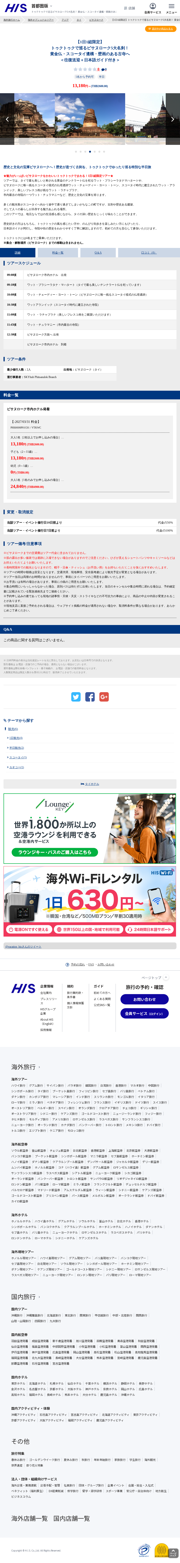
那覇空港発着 (19, 1363)
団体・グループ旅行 (91, 1485)
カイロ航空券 (19, 1201)
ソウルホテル (87, 1221)
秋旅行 (86, 1460)
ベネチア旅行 (55, 1102)
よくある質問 (102, 999)
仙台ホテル (75, 1383)
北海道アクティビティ (115, 1414)
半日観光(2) (16, 747)
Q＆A (98, 252)
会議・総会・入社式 (141, 1485)
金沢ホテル (18, 1389)
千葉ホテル (92, 1383)
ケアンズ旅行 (69, 1113)
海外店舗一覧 (29, 1518)
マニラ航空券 (98, 1156)
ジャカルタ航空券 (127, 1162)
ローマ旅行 (18, 1102)
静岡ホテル (128, 1383)
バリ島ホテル (40, 1232)
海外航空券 (19, 1144)
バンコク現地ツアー (133, 1258)
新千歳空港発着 (62, 1341)
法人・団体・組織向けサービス (34, 1479)
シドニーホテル (65, 1238)
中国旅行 (153, 1085)
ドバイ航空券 (155, 1195)
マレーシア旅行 (62, 1097)
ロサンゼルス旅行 (84, 1119)
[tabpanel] (90, 119)
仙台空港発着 (19, 1346)
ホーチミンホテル (110, 1227)
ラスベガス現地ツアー (25, 1275)
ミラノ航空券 (81, 1184)
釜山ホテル (106, 1221)
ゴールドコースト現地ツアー (84, 1269)
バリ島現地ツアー (106, 1258)
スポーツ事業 (114, 1491)
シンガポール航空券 (73, 1156)
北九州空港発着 (42, 1358)
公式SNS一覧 (102, 1005)
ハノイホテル (133, 1227)
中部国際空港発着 (63, 1346)
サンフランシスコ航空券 (26, 1173)
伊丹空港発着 (19, 1352)
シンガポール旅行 (22, 1091)
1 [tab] (76, 152)
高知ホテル (18, 1395)
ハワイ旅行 (18, 1085)
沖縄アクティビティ (23, 1414)
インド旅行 (83, 1097)
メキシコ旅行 (134, 1125)
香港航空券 (98, 1150)
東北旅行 (70, 1315)
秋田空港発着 (146, 1341)
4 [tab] (90, 152)
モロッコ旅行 (76, 1130)
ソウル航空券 (19, 1150)
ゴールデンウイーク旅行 (44, 1460)
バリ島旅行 (127, 1091)
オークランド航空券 (131, 1195)
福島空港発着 (40, 1346)
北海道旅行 (54, 1315)
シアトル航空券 (82, 1173)
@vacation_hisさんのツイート (23, 946)
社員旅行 (69, 1485)
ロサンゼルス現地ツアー (150, 1269)
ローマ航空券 (60, 1184)
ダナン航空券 (40, 1162)
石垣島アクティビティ (53, 1414)
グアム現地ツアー (80, 1258)
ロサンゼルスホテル (94, 1232)
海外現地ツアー (22, 1251)
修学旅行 (73, 1491)
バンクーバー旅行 (90, 1125)
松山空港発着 (122, 1352)
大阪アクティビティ (52, 1420)
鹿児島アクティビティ (110, 1420)
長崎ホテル (54, 1395)
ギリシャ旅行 (148, 1108)
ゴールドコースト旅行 (95, 1113)
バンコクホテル (50, 1227)
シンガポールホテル (24, 1227)
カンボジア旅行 (39, 1097)
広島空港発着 (60, 1352)
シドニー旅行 (48, 1113)
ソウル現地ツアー (71, 1264)
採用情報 (46, 1030)
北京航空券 (133, 1150)
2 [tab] (81, 152)
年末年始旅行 (102, 1460)
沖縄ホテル (128, 1395)
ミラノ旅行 (36, 1102)
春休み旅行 (18, 1460)
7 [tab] (104, 152)
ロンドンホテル (21, 1238)
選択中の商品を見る (162, 28)
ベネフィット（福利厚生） (28, 1491)
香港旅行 (121, 1085)
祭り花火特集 (34, 1465)
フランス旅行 (102, 1102)
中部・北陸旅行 (122, 1315)
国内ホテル (19, 1377)
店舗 (131, 8)
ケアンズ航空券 (152, 1190)
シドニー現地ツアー (118, 1269)
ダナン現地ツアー (22, 1269)
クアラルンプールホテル (79, 1227)
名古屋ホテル (37, 1389)
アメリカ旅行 (60, 1119)
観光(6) (13, 729)
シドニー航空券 (128, 1190)
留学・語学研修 (92, 1491)
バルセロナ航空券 (22, 1190)
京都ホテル (57, 1389)
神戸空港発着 (40, 1352)
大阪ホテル (75, 1389)
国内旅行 (23, 1296)
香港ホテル (142, 1221)
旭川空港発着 (84, 1341)
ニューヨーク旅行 (22, 1125)
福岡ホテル (36, 1395)
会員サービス (152, 12)
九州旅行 (55, 1321)
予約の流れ (78, 964)
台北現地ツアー (47, 1264)
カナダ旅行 (68, 1125)
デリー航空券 (150, 1162)
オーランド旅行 (47, 1125)
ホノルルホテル (21, 1221)
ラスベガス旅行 (108, 1119)
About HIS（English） (47, 1021)
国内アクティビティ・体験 (30, 1408)
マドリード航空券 (49, 1190)
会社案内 (46, 993)
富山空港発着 (128, 1346)
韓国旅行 (91, 1085)
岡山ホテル (128, 1389)
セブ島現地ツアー (22, 1264)
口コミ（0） (149, 252)
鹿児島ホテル (108, 1395)
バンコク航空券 (21, 1156)
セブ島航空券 (119, 1156)
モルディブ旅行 (39, 1119)
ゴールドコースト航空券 (26, 1195)
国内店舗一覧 (71, 1518)
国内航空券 (19, 1334)
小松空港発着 (107, 1346)
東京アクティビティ (145, 1414)
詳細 (17, 252)
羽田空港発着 (19, 1341)
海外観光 (150, 1460)
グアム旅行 (36, 1085)
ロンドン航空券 (21, 1184)
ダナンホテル (154, 1227)
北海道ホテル (37, 1383)
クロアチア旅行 (109, 1108)
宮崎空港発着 (125, 1358)
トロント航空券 (76, 1179)
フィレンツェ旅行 (79, 1102)
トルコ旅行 (18, 1130)
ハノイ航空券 (19, 1162)
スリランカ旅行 (103, 1097)
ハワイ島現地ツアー (52, 1258)
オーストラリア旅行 (23, 1113)
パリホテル (144, 1232)
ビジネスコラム (21, 1496)
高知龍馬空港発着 (146, 1352)
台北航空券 (80, 1150)
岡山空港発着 (81, 1352)
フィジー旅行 (153, 1113)
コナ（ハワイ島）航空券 (73, 1167)
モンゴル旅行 (125, 1097)
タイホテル (92, 784)
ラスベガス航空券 (57, 1173)
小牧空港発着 (87, 1346)
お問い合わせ (106, 964)
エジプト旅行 (37, 1130)
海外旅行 (23, 1066)
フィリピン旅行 (88, 1091)
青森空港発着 (125, 1341)
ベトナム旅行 (146, 1091)
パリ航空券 (42, 1184)
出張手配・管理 (50, 1485)
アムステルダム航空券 (78, 1190)
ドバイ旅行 (153, 1125)
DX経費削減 (56, 1491)
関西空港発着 (149, 1346)
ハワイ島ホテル (44, 1221)
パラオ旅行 (75, 1085)
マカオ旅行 (137, 1085)
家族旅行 (120, 1460)
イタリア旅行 (146, 1097)
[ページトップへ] (166, 977)
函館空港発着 (105, 1341)
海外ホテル (19, 1214)
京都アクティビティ (23, 1420)
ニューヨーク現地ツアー (58, 1275)
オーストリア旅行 (22, 1108)
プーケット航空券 (46, 1156)
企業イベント (116, 1485)
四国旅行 (40, 1321)
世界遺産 (16, 1465)
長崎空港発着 (63, 1358)
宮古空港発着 (60, 1363)
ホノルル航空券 (44, 1167)
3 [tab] (85, 152)
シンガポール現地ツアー (101, 1264)
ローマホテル (43, 1238)
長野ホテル (146, 1383)
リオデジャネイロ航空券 (131, 1179)
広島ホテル (146, 1389)
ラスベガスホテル (122, 1232)
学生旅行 (135, 1460)
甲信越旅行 (102, 1315)
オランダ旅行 (86, 1108)
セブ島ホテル (19, 1232)
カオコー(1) (16, 767)
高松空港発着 (102, 1352)
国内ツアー (19, 1309)
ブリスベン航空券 (57, 1195)
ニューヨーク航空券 (108, 1173)
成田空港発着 (40, 1341)
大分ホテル (89, 1395)
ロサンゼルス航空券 (126, 1167)
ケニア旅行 (57, 1130)
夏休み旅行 (71, 1460)
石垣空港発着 (40, 1363)
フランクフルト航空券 (108, 1184)
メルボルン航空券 (103, 1195)
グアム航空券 (101, 1167)
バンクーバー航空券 (50, 1179)
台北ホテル (124, 1221)
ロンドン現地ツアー (89, 1275)
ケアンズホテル (88, 1238)
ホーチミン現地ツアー (135, 1264)
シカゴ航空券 (132, 1173)
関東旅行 (85, 1315)
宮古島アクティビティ (84, 1414)
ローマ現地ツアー (140, 1275)
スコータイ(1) (18, 757)
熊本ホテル (72, 1395)
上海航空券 (116, 1150)
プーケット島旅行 (63, 1091)
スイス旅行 (160, 1102)
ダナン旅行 (18, 1097)
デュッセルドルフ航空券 (141, 1184)
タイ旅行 (43, 1091)
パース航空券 (80, 1195)
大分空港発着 (84, 1358)
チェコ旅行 (129, 1108)
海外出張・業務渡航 (24, 1485)
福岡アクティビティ (80, 1420)
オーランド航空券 (22, 1179)
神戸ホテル (92, 1389)
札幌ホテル (57, 1383)
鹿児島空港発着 (148, 1358)
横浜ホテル (110, 1383)
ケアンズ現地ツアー (49, 1269)
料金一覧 (58, 252)
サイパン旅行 (55, 1085)
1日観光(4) (15, 738)
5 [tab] (95, 152)
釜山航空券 (39, 1150)
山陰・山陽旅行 (21, 1321)
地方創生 (161, 1491)
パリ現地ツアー (115, 1275)
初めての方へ (102, 993)
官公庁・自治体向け (139, 1491)
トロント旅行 (113, 1125)
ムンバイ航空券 (21, 1167)
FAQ (91, 964)
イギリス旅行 (122, 1102)
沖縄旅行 (16, 1315)
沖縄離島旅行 (34, 1315)
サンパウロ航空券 (101, 1179)
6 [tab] (99, 152)
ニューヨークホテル (65, 1232)
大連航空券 (151, 1150)
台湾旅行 (106, 1085)
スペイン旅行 (66, 1108)
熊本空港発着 (105, 1358)
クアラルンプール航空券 (67, 1162)
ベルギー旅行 (45, 1108)
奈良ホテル (110, 1389)
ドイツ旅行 (142, 1102)
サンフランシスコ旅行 (136, 1119)
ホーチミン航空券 (142, 1156)
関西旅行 (141, 1315)
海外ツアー (19, 1079)
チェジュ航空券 (59, 1150)
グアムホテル (66, 1221)
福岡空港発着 (19, 1358)
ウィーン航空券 (105, 1190)
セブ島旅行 (109, 1091)
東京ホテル (18, 1383)
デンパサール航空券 (99, 1162)
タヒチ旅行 (18, 1119)
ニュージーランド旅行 (127, 1113)
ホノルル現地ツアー (23, 1258)
